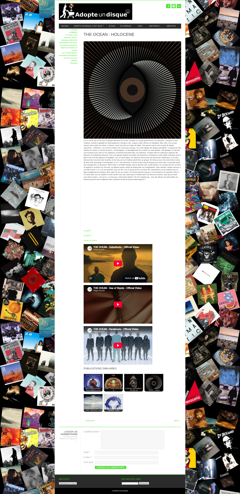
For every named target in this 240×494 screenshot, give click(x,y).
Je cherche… (126, 26)
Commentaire (92, 432)
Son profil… (155, 26)
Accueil (65, 26)
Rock (61, 45)
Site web (88, 462)
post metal (62, 55)
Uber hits (171, 26)
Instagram (174, 6)
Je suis (112, 26)
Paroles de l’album (90, 240)
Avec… (141, 26)
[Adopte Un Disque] (95, 19)
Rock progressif (69, 45)
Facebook (168, 6)
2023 (70, 35)
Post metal (73, 42)
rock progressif (72, 55)
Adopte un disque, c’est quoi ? (89, 26)
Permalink (74, 63)
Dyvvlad (74, 30)
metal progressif (71, 53)
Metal (71, 40)
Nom (87, 452)
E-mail (87, 457)
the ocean (67, 58)
